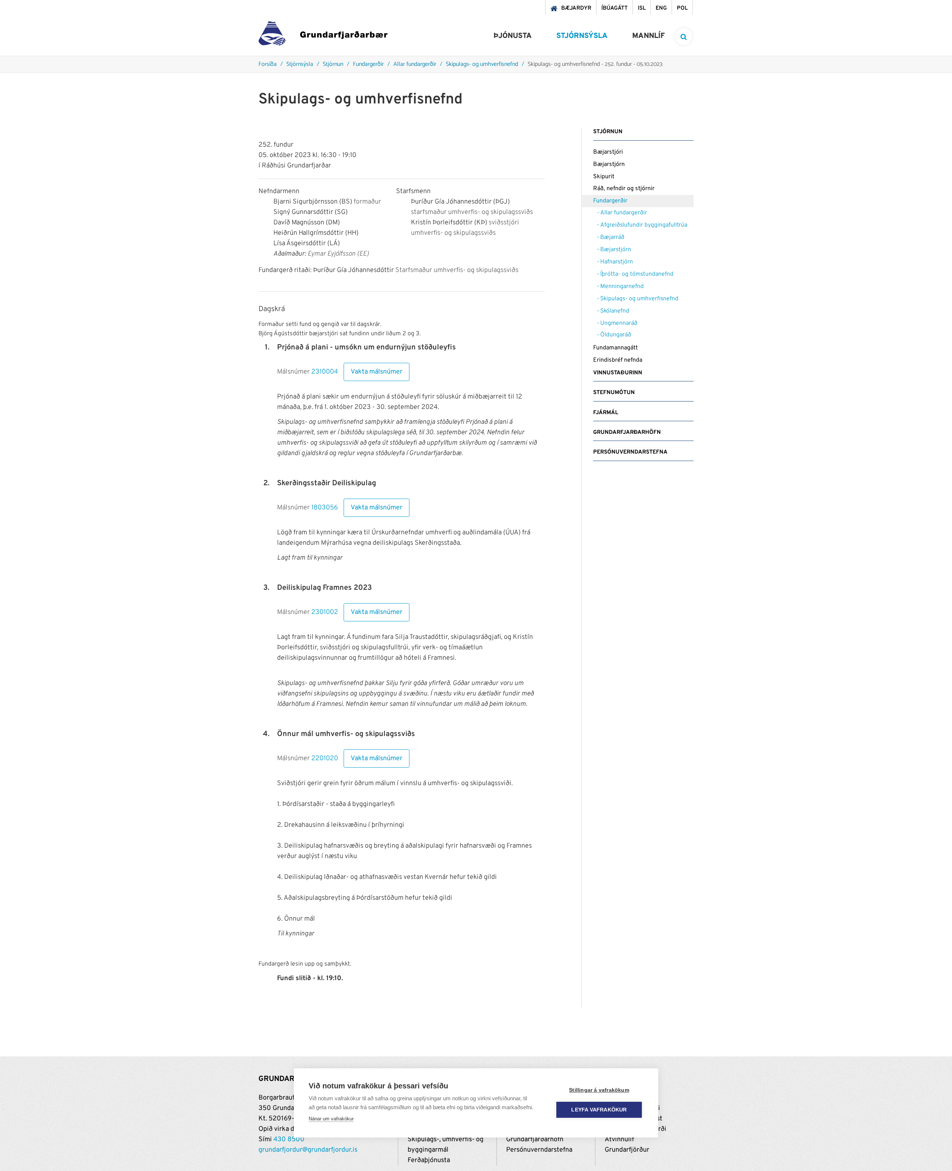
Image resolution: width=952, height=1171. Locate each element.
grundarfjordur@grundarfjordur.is (307, 1150)
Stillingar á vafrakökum (599, 1090)
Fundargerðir (368, 64)
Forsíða (267, 64)
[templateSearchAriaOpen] (683, 36)
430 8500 (289, 1139)
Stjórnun (333, 64)
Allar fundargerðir (414, 64)
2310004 (324, 372)
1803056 (324, 507)
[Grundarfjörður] (322, 35)
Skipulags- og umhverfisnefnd (482, 64)
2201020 (324, 758)
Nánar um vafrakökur (331, 1119)
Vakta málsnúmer (376, 372)
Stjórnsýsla (299, 64)
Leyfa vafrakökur (599, 1110)
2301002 (324, 612)
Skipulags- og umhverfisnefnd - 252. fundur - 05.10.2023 (595, 64)
